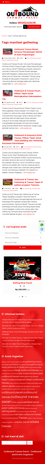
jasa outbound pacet (28, 373)
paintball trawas (6, 405)
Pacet (13, 402)
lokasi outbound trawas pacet (18, 383)
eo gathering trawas (32, 362)
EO (27, 102)
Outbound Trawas (12, 60)
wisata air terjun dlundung (34, 418)
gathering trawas (30, 367)
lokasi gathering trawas (28, 376)
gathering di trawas (15, 367)
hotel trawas (14, 373)
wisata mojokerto (8, 422)
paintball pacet (31, 402)
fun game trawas (25, 364)
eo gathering (18, 362)
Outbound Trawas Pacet (14, 104)
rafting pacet (9, 411)
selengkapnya (20, 84)
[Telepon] (42, 229)
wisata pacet (21, 421)
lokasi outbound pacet (13, 379)
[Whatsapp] (42, 224)
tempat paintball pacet (10, 418)
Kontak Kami (34, 27)
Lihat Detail (24, 268)
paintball (20, 402)
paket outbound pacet (34, 405)
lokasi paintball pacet (34, 383)
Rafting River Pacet (22, 283)
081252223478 (27, 22)
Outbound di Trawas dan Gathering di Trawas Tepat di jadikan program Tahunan (28, 182)
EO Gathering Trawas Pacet (32, 147)
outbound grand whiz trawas (16, 389)
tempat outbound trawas (28, 414)
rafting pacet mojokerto (23, 411)
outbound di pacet (23, 386)
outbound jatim (30, 389)
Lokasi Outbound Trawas (10, 149)
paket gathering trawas (18, 405)
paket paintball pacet (31, 408)
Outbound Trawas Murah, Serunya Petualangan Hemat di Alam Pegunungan (28, 52)
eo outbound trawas (10, 364)
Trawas (22, 417)
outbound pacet (12, 392)
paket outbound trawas (13, 408)
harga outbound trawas (26, 370)
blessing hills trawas (8, 362)
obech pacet (8, 386)
